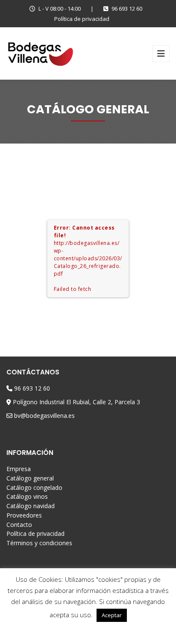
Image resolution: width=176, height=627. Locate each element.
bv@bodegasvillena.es (44, 415)
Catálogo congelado (34, 487)
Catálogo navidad (30, 506)
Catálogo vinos (27, 496)
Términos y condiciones (39, 543)
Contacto (19, 525)
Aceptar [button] (112, 615)
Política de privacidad (81, 19)
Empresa (18, 469)
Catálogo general (30, 478)
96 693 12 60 (126, 8)
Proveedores (24, 515)
